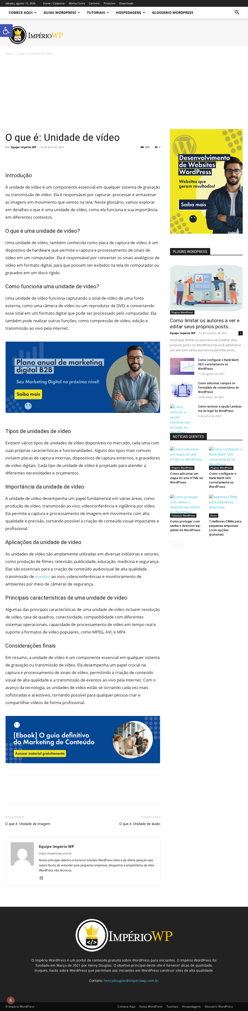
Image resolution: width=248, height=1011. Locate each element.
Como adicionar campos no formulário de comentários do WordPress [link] (218, 388)
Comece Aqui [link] (21, 12)
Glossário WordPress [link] (172, 12)
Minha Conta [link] (77, 3)
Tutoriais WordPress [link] (183, 515)
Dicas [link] (213, 515)
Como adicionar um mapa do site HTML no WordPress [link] (186, 478)
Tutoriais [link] (96, 12)
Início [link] (8, 53)
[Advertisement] (124, 93)
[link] (6, 30)
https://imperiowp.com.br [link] (55, 853)
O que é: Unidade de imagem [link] (27, 824)
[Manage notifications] (11, 1000)
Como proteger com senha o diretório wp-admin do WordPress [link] (185, 526)
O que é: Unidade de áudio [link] (139, 824)
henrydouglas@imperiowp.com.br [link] (131, 980)
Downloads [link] (126, 3)
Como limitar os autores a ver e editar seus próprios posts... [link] (205, 323)
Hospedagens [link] (128, 12)
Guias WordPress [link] (60, 12)
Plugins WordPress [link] (182, 312)
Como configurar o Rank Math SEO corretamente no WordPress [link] (218, 364)
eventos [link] (42, 576)
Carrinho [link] (94, 3)
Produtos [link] (109, 3)
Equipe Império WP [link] (23, 147)
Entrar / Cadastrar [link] (54, 3)
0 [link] (159, 147)
